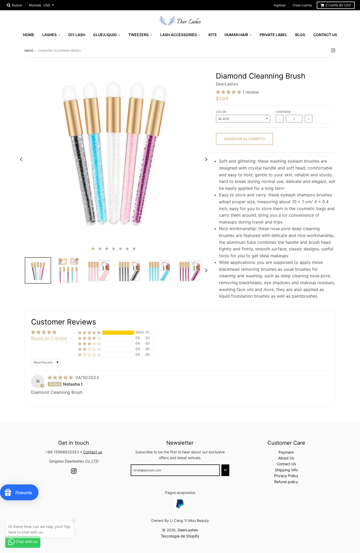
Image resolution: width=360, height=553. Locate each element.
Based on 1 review (49, 338)
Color (221, 112)
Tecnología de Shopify (180, 536)
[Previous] (21, 159)
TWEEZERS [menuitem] (138, 34)
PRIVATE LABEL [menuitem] (273, 34)
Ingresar (280, 5)
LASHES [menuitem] (49, 34)
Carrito (338, 5)
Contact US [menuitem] (325, 34)
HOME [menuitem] (28, 34)
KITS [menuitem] (212, 34)
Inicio (29, 50)
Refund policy (286, 481)
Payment (286, 452)
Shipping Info (286, 470)
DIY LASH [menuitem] (76, 34)
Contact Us (286, 464)
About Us (286, 458)
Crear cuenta (302, 5)
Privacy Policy (286, 475)
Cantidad (283, 112)
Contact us (92, 452)
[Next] (206, 159)
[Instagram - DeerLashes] (333, 50)
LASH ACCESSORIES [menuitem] (178, 34)
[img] (61, 377)
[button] (229, 92)
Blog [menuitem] (300, 34)
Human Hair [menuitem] (236, 34)
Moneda (35, 5)
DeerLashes (227, 83)
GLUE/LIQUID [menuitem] (105, 34)
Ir (225, 470)
